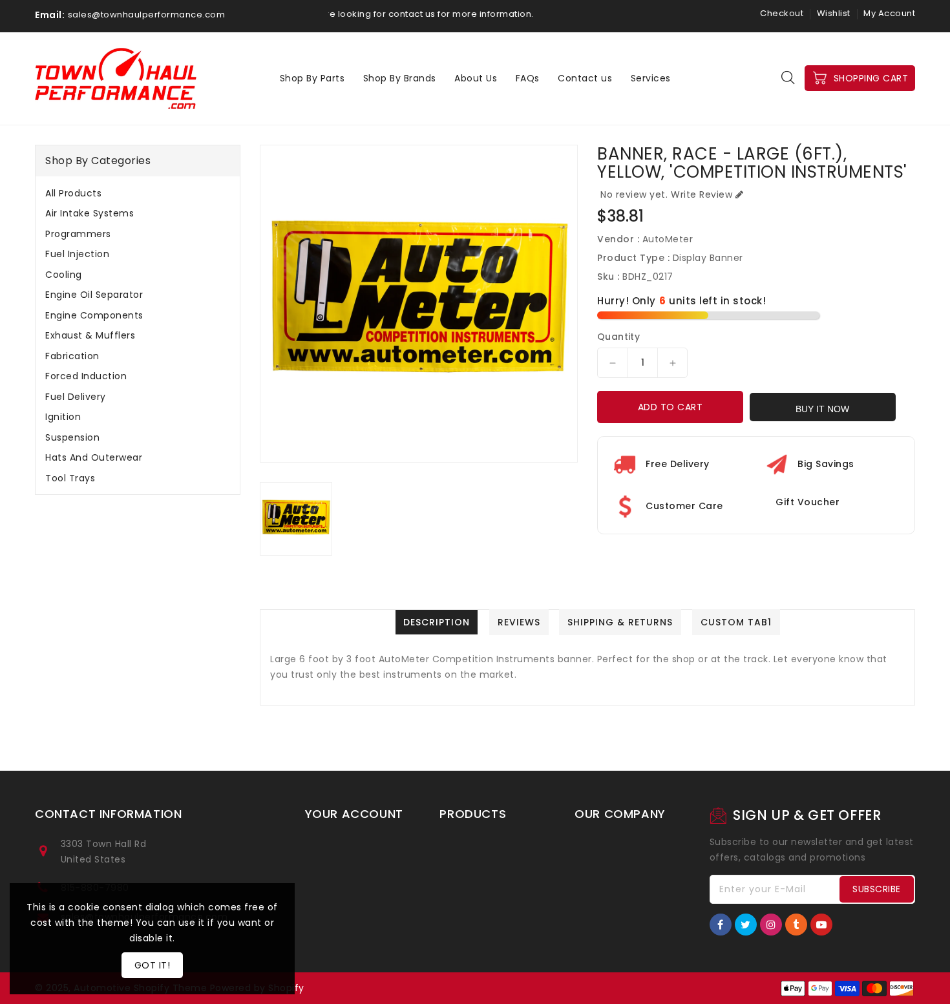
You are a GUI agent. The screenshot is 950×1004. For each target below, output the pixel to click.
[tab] (137, 193)
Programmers (78, 233)
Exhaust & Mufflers (90, 335)
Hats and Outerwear (93, 457)
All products (73, 193)
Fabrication (72, 356)
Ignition (63, 416)
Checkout (781, 13)
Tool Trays (70, 478)
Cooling (63, 274)
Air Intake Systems (89, 213)
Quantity (618, 336)
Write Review (701, 194)
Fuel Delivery (75, 396)
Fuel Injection (77, 253)
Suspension (72, 437)
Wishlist (833, 13)
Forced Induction (86, 376)
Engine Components (94, 315)
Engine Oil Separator (94, 294)
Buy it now (822, 409)
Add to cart (670, 407)
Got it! (152, 965)
